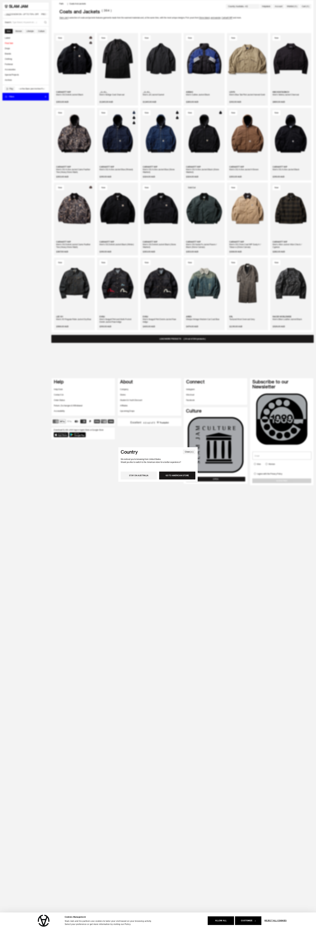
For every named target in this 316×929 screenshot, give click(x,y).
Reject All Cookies (275, 921)
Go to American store (177, 475)
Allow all (221, 921)
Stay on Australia (138, 475)
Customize (247, 921)
